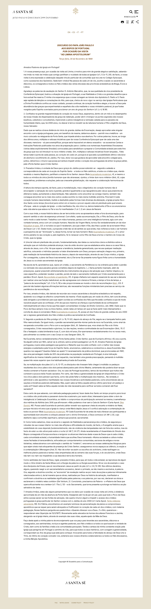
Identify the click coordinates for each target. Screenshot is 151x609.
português (130, 17)
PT (82, 32)
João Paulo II (20, 17)
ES (74, 32)
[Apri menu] (136, 12)
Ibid (115, 283)
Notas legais (64, 603)
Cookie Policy (76, 603)
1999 (43, 17)
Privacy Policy (89, 603)
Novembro (52, 17)
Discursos (35, 17)
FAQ (56, 603)
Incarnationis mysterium (100, 174)
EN (69, 32)
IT (78, 32)
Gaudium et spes (31, 225)
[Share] (137, 22)
